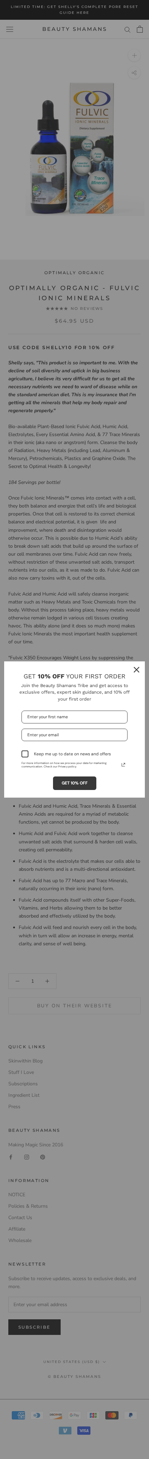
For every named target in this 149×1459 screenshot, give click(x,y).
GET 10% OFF (75, 783)
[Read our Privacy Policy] (123, 765)
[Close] (136, 669)
